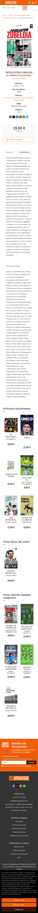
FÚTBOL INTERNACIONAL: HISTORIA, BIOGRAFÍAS (19, 99)
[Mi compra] (29, 2)
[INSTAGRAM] (20, 785)
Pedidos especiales (19, 850)
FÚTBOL (11, 15)
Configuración (19, 909)
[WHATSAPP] (24, 785)
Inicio (5, 15)
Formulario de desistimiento (19, 854)
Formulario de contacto (19, 810)
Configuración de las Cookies (19, 836)
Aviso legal (19, 821)
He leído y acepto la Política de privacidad (17, 766)
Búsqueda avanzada (33, 7)
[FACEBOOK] (13, 785)
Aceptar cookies (19, 900)
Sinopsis (9, 152)
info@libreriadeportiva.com (19, 801)
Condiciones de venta (19, 825)
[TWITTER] (17, 785)
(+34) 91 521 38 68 (19, 797)
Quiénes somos (19, 847)
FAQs (19, 857)
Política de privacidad (19, 828)
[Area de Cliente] (33, 3)
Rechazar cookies (19, 905)
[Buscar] (24, 7)
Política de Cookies (19, 832)
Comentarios (24, 152)
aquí (19, 894)
